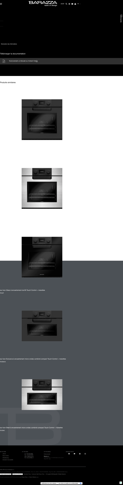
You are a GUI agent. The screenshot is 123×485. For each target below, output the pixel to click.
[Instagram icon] (15, 31)
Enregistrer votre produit (9, 19)
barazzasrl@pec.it (30, 457)
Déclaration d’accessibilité (8, 459)
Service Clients (6, 455)
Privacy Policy (24, 477)
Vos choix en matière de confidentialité (68, 483)
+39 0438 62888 (29, 453)
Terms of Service (32, 477)
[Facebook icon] (7, 31)
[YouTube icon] (74, 453)
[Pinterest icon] (79, 453)
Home (1, 9)
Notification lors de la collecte (49, 483)
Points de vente (47, 454)
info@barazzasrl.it (30, 456)
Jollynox (4, 453)
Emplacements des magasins (10, 25)
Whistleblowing (6, 457)
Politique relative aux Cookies (6, 474)
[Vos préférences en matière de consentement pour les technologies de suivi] (121, 483)
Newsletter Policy (27, 474)
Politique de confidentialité (17, 474)
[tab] (9, 44)
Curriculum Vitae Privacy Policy (38, 474)
